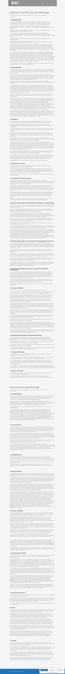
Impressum (56, 672)
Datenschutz (52, 672)
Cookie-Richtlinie (48, 672)
